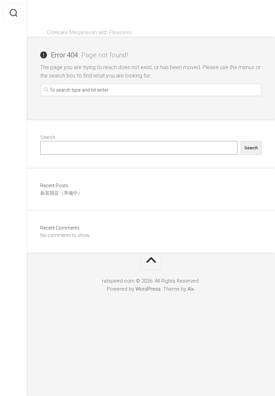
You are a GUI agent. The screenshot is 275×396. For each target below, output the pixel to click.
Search (47, 137)
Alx (190, 289)
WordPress (148, 289)
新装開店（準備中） (61, 193)
